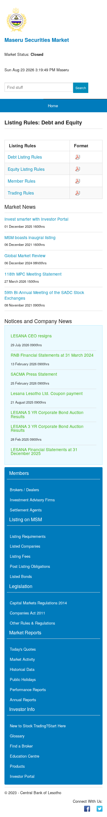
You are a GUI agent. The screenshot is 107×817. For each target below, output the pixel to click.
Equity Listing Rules (26, 169)
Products (17, 766)
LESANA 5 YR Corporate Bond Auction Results (47, 414)
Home (53, 105)
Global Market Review (24, 255)
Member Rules (21, 181)
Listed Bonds (21, 576)
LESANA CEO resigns (31, 336)
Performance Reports (28, 689)
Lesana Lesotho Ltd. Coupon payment (47, 393)
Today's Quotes (23, 649)
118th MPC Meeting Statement (33, 274)
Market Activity (22, 659)
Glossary (17, 736)
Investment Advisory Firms (32, 499)
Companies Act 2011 (27, 613)
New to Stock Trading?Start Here (38, 725)
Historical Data (22, 669)
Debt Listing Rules (25, 157)
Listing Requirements (27, 536)
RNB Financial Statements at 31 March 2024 (52, 355)
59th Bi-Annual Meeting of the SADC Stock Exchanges (44, 295)
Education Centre (24, 756)
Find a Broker (21, 746)
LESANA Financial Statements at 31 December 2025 (44, 451)
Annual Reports (23, 699)
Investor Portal (22, 776)
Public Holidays (23, 679)
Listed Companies (25, 546)
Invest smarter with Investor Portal (36, 219)
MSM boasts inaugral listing (30, 237)
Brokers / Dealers (24, 489)
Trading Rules (21, 193)
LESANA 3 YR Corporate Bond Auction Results (47, 428)
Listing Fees (20, 556)
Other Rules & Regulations (32, 623)
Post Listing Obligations (30, 566)
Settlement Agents (26, 510)
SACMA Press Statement (34, 374)
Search (80, 87)
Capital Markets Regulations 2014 (38, 603)
